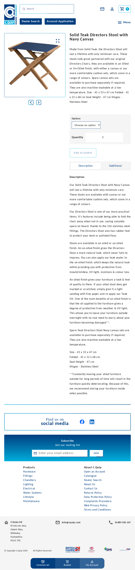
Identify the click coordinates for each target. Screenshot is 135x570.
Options (76, 118)
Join (96, 453)
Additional (115, 166)
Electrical (29, 488)
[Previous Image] (30, 102)
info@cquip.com (71, 522)
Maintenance (31, 501)
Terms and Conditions (97, 509)
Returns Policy (93, 493)
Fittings (27, 476)
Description (86, 166)
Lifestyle (28, 497)
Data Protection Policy (98, 497)
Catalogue (90, 476)
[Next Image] (38, 102)
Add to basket (83, 153)
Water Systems (32, 493)
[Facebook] (82, 422)
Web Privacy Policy (96, 505)
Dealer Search (93, 480)
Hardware (29, 471)
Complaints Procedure (98, 501)
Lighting (28, 484)
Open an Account (94, 471)
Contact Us (90, 488)
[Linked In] (92, 422)
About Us (89, 484)
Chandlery (29, 480)
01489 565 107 (123, 522)
